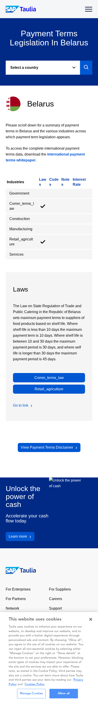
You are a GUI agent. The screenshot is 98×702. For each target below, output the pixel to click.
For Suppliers (60, 589)
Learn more (18, 536)
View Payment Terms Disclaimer (47, 447)
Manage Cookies (31, 693)
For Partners (16, 599)
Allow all (64, 693)
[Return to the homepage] (18, 570)
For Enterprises (18, 589)
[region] (49, 657)
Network (12, 608)
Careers (55, 599)
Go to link (20, 405)
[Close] (91, 619)
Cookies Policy (34, 684)
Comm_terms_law (49, 378)
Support (55, 608)
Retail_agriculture (49, 389)
